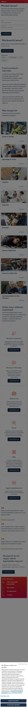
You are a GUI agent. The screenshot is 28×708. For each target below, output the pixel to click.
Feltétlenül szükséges (13, 704)
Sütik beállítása (5, 696)
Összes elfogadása (13, 700)
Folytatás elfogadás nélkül (22, 663)
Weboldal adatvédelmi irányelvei (14, 693)
